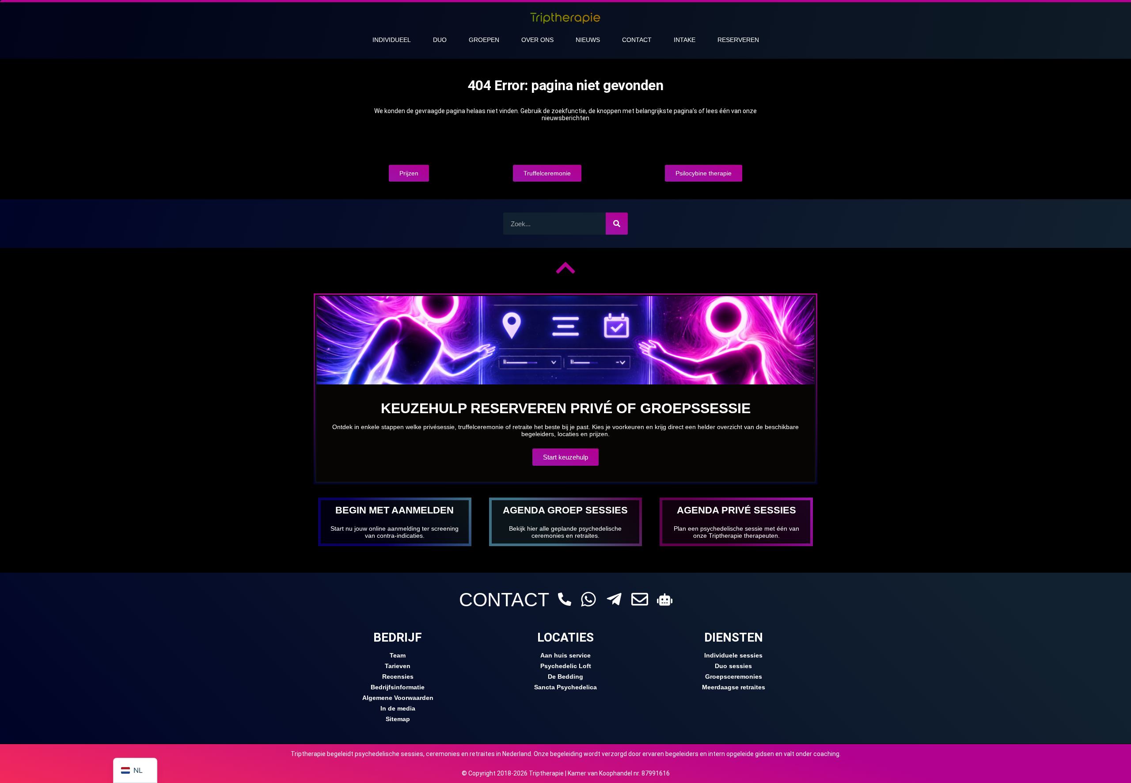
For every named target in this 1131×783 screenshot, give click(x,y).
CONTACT (504, 599)
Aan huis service (565, 655)
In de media (397, 708)
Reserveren (738, 39)
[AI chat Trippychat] (664, 599)
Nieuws (588, 39)
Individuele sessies (733, 655)
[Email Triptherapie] (639, 599)
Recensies (398, 676)
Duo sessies (733, 665)
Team (398, 655)
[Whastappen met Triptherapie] (588, 599)
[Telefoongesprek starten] (564, 599)
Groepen (484, 39)
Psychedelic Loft (565, 665)
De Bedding (565, 676)
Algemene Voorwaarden (397, 697)
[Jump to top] (565, 268)
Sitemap (398, 718)
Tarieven (397, 665)
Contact (637, 39)
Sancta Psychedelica (565, 687)
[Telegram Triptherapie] (614, 599)
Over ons (537, 39)
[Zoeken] (617, 224)
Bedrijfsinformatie (398, 687)
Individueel (391, 39)
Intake (684, 39)
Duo (440, 39)
